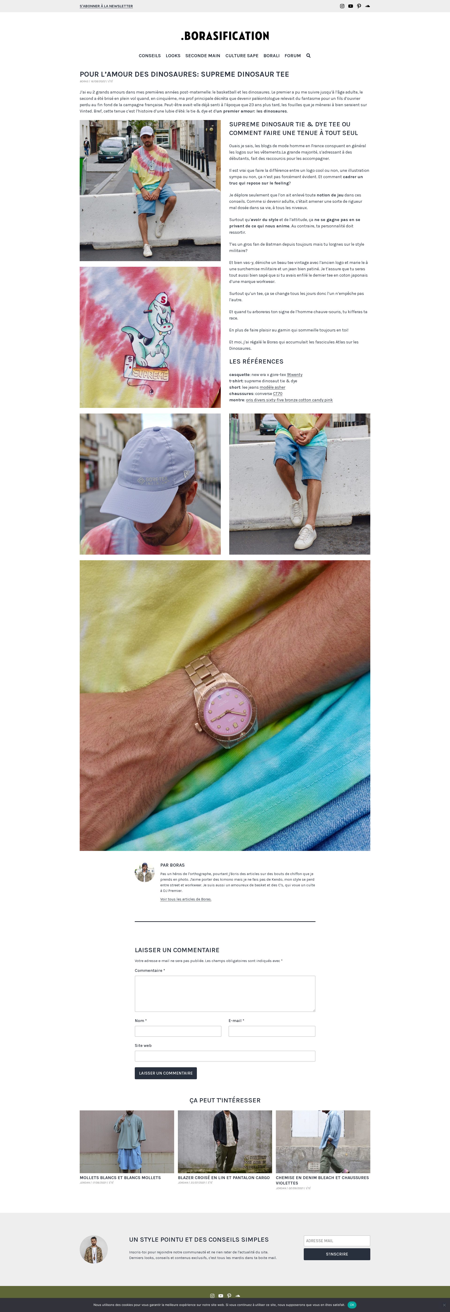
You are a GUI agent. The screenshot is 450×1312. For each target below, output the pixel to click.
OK (352, 1305)
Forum (293, 55)
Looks (173, 55)
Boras (84, 81)
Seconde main (202, 55)
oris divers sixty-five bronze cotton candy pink (289, 399)
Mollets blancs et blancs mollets (120, 1177)
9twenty (294, 374)
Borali (271, 55)
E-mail (236, 1020)
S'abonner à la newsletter (106, 6)
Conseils (150, 55)
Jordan (85, 1182)
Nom (141, 1020)
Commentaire (150, 970)
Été (110, 81)
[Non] (444, 1305)
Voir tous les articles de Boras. (185, 899)
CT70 (277, 393)
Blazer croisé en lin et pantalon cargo (224, 1177)
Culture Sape (242, 55)
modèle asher (272, 387)
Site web (143, 1045)
